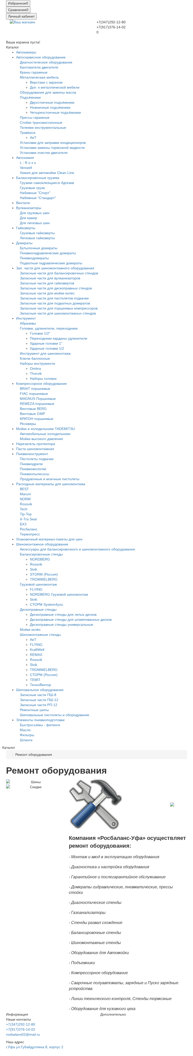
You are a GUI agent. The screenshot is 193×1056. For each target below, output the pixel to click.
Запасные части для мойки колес (47, 293)
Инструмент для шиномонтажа (45, 353)
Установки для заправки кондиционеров (53, 143)
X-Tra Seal (28, 519)
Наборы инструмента (37, 363)
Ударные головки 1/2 (47, 348)
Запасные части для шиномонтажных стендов (58, 313)
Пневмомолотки (33, 469)
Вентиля (23, 203)
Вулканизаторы (28, 208)
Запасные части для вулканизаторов (50, 278)
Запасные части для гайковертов (47, 283)
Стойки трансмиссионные (41, 122)
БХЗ (23, 524)
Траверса (27, 133)
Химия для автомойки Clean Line (47, 173)
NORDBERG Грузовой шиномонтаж (59, 594)
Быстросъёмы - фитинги (40, 725)
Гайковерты (25, 228)
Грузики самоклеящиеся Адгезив (47, 183)
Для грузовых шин (35, 213)
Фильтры (27, 735)
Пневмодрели (31, 464)
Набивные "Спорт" (35, 193)
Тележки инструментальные (43, 128)
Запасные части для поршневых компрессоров (59, 308)
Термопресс (30, 534)
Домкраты (24, 243)
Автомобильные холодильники (45, 434)
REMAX (36, 655)
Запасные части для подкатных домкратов (55, 303)
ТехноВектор (40, 685)
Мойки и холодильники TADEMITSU (45, 429)
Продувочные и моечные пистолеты (49, 479)
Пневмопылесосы (34, 474)
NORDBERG (40, 559)
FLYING (36, 589)
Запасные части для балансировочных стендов (59, 273)
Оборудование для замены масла (48, 92)
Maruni (25, 494)
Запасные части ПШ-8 (38, 695)
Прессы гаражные (35, 117)
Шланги (26, 740)
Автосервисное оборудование (41, 57)
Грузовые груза (32, 188)
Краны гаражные (33, 72)
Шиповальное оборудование (40, 690)
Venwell (26, 168)
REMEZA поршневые (37, 404)
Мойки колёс (30, 630)
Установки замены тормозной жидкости (52, 148)
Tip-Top (26, 514)
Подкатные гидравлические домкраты (51, 263)
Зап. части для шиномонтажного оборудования (55, 268)
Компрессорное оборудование (41, 384)
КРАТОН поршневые (36, 419)
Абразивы (28, 323)
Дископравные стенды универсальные (61, 625)
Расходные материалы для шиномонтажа (50, 484)
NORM (25, 499)
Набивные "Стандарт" (38, 198)
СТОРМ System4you (46, 604)
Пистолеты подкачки (37, 459)
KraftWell (37, 650)
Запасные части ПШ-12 (39, 700)
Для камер (28, 218)
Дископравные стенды (38, 609)
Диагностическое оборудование (46, 62)
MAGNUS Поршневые (38, 399)
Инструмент (26, 318)
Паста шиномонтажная (35, 449)
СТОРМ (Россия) (44, 675)
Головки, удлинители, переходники (49, 328)
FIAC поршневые (34, 394)
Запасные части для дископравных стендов (56, 288)
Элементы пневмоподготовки (40, 720)
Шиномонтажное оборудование (42, 544)
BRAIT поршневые (35, 389)
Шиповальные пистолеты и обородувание (54, 715)
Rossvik (26, 504)
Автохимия (25, 158)
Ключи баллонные (35, 358)
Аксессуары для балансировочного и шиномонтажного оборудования (77, 549)
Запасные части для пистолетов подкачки (54, 298)
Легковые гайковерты (37, 238)
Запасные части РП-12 (38, 705)
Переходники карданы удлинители (58, 338)
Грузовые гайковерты (37, 233)
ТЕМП (35, 680)
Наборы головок (43, 379)
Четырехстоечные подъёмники (55, 112)
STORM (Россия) (44, 574)
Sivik (33, 569)
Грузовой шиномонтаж (38, 584)
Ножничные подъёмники (50, 107)
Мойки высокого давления (41, 439)
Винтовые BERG (33, 409)
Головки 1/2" (40, 333)
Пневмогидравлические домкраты (48, 253)
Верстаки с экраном (46, 82)
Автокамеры (26, 52)
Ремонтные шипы (34, 710)
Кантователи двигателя (39, 67)
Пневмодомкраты (34, 258)
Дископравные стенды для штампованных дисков (71, 619)
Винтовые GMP (32, 414)
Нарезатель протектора (35, 444)
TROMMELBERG (44, 579)
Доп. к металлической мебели (54, 87)
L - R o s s (28, 163)
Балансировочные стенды (41, 554)
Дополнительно (113, 1014)
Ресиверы (28, 424)
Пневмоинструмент (32, 454)
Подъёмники (30, 97)
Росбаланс (28, 529)
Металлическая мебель (39, 77)
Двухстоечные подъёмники (52, 102)
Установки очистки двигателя (44, 153)
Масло (25, 730)
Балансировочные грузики (37, 178)
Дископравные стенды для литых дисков (63, 614)
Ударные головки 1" (46, 343)
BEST (24, 489)
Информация (17, 1014)
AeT (33, 138)
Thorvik (36, 373)
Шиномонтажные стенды (40, 635)
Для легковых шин (35, 223)
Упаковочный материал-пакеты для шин (49, 539)
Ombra (35, 368)
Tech (23, 509)
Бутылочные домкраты (38, 248)
